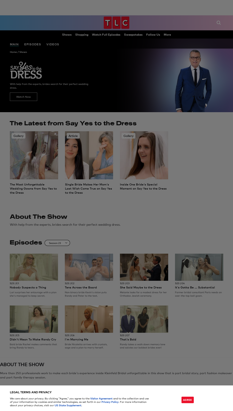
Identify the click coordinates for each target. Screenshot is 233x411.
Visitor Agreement (101, 398)
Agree (187, 399)
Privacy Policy (110, 401)
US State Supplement (68, 405)
